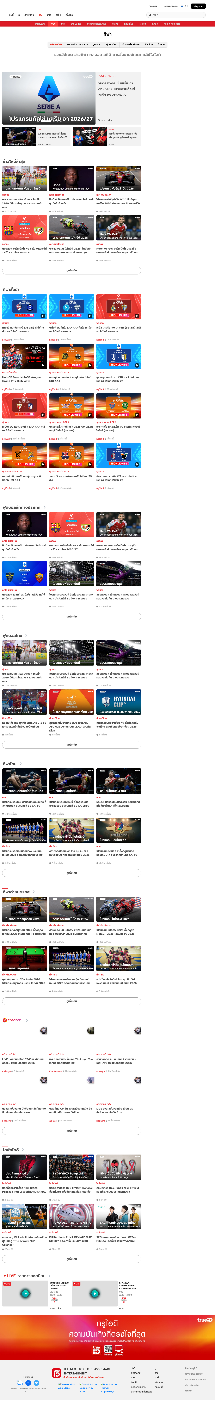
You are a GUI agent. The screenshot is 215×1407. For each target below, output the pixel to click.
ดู (19, 15)
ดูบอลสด (97, 44)
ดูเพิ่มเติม (72, 270)
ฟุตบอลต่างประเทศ (131, 44)
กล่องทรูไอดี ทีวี (171, 6)
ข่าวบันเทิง (76, 24)
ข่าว (63, 24)
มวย (4, 797)
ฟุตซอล (5, 195)
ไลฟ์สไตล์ (11, 1149)
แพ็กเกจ (159, 1382)
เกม (49, 15)
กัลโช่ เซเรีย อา (56, 195)
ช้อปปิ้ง (134, 1382)
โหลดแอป (153, 6)
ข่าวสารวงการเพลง (96, 24)
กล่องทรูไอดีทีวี (138, 1387)
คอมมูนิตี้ (159, 1387)
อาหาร (115, 24)
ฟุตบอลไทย (111, 44)
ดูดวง (155, 24)
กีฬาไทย (149, 44)
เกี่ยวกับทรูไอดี (191, 1368)
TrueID (18, 6)
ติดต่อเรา (188, 1390)
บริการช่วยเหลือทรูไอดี (141, 1392)
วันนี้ (11, 15)
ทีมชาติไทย (7, 718)
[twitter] (36, 1383)
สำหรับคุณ (40, 24)
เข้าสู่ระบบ (198, 6)
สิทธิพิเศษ (29, 15)
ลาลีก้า (5, 244)
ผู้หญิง (143, 24)
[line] (20, 1383)
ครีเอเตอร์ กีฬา (9, 1054)
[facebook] (28, 1383)
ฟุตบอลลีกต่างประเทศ (77, 44)
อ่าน (40, 15)
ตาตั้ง (58, 15)
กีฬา (53, 24)
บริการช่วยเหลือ (191, 1385)
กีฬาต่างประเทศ (103, 195)
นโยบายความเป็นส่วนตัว (195, 1379)
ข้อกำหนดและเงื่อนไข (194, 1373)
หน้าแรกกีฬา (56, 44)
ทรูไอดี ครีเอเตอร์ (172, 24)
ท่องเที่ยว (128, 24)
